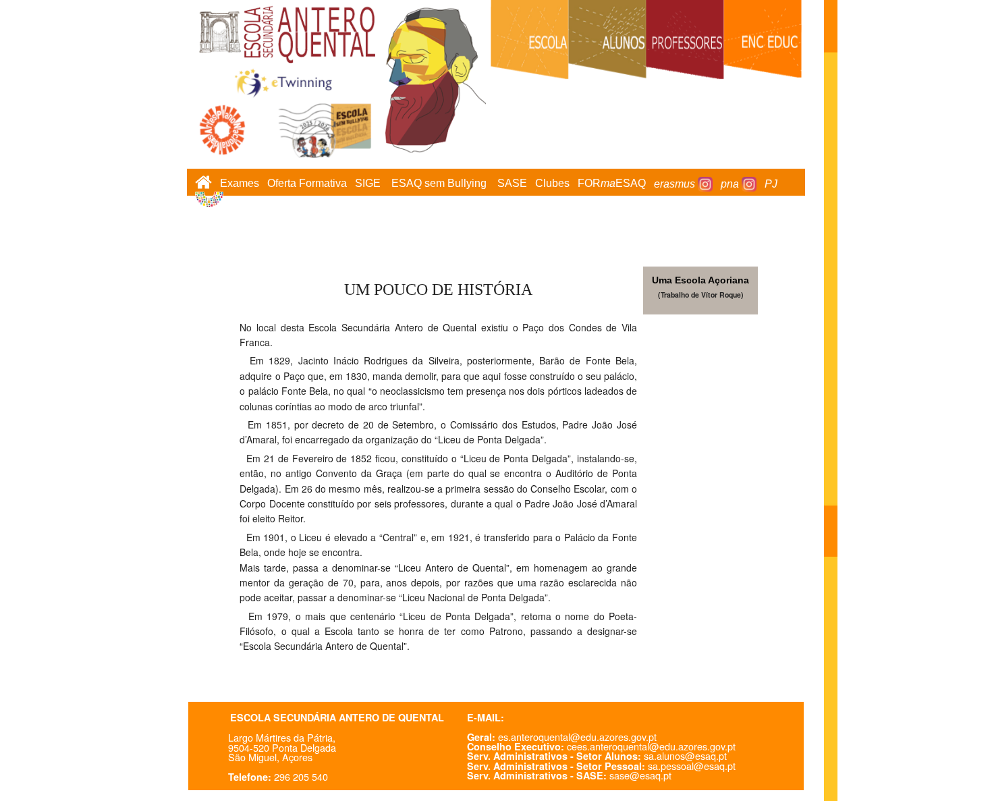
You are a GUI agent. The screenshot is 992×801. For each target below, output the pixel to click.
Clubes (552, 184)
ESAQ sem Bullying (439, 184)
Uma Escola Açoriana (700, 280)
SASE (512, 184)
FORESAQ (612, 184)
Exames (239, 184)
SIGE (368, 184)
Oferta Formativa (307, 184)
